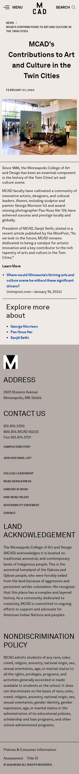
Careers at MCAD (16, 489)
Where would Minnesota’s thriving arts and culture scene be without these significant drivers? (40, 280)
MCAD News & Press (17, 481)
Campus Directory (17, 446)
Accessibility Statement (21, 505)
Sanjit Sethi (20, 338)
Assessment (13, 758)
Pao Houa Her (21, 332)
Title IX (32, 758)
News (10, 22)
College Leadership (18, 473)
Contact (10, 513)
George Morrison (24, 326)
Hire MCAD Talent (16, 497)
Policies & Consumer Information (30, 750)
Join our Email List (17, 458)
